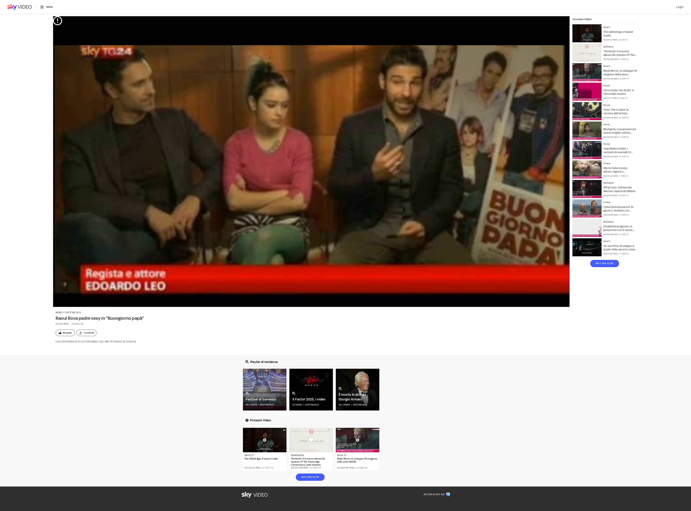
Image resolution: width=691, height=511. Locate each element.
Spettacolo (73, 312)
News (59, 312)
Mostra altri (604, 263)
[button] (65, 333)
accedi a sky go (434, 494)
